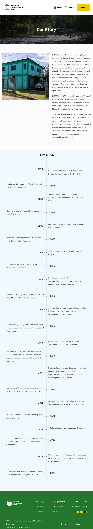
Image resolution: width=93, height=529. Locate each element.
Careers (40, 512)
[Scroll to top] (88, 526)
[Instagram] (81, 512)
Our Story (40, 502)
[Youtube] (85, 512)
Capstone (28, 527)
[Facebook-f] (77, 512)
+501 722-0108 (81, 502)
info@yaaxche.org (79, 507)
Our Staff (40, 507)
